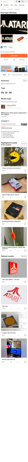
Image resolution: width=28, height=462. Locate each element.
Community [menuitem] (21, 5)
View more (23, 143)
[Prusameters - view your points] (19, 1)
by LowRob (8, 106)
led (6, 92)
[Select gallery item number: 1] (12, 218)
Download (14, 55)
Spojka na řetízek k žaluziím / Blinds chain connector (13, 248)
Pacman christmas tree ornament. (11, 168)
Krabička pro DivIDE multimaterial (11, 221)
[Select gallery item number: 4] (15, 276)
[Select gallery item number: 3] (14, 276)
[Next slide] (26, 38)
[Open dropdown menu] (26, 12)
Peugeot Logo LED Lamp (8, 332)
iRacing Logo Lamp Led (8, 359)
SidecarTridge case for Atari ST (10, 194)
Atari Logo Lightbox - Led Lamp (10, 279)
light (2, 92)
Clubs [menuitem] (15, 5)
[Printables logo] (1, 5)
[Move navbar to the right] (27, 5)
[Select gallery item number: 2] (13, 276)
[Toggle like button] (3, 170)
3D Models (4, 9)
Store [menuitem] (11, 5)
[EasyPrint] (17, 1)
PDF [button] (25, 80)
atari (10, 92)
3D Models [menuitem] (6, 5)
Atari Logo (5, 306)
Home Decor (17, 9)
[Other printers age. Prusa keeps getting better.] (14, 68)
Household (11, 9)
